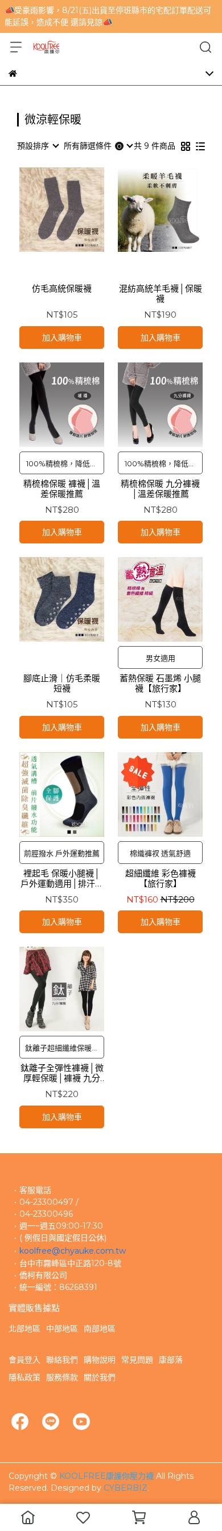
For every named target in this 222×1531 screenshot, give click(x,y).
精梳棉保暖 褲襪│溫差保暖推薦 (61, 489)
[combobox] (37, 146)
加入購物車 (62, 337)
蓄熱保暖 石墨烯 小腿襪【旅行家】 (160, 683)
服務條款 (62, 1377)
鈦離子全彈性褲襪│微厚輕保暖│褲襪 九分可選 (62, 1073)
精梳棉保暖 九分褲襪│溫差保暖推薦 (160, 489)
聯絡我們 (62, 1360)
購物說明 (100, 1360)
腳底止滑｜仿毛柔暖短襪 (61, 683)
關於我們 (100, 1377)
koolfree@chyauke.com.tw (72, 1251)
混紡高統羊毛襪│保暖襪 (160, 294)
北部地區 (24, 1328)
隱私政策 (24, 1377)
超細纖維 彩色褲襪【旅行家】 (160, 878)
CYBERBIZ (125, 1488)
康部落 (171, 1360)
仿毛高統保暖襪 (62, 289)
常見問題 (137, 1360)
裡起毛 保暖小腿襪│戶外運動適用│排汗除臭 (62, 878)
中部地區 (62, 1328)
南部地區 (100, 1328)
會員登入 (24, 1360)
